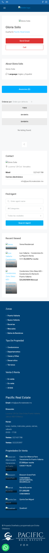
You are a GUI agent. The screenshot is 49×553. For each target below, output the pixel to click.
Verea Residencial (26, 244)
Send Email (24, 41)
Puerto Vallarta (14, 316)
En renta (24, 121)
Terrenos (11, 365)
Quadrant (23, 508)
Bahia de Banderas (15, 333)
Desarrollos (12, 360)
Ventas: (9, 438)
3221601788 (17, 438)
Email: (8, 403)
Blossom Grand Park (27, 475)
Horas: (8, 422)
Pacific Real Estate (18, 397)
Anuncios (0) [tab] (24, 89)
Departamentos (14, 352)
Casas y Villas (13, 356)
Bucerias (11, 324)
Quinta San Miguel (26, 499)
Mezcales (12, 329)
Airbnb (10, 388)
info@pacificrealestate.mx (32, 181)
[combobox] (22, 101)
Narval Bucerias (25, 488)
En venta (24, 115)
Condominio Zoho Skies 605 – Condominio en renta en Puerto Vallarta (31, 274)
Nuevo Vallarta (14, 320)
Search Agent (24, 223)
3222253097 (17, 443)
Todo (24, 108)
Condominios (13, 347)
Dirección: (10, 409)
